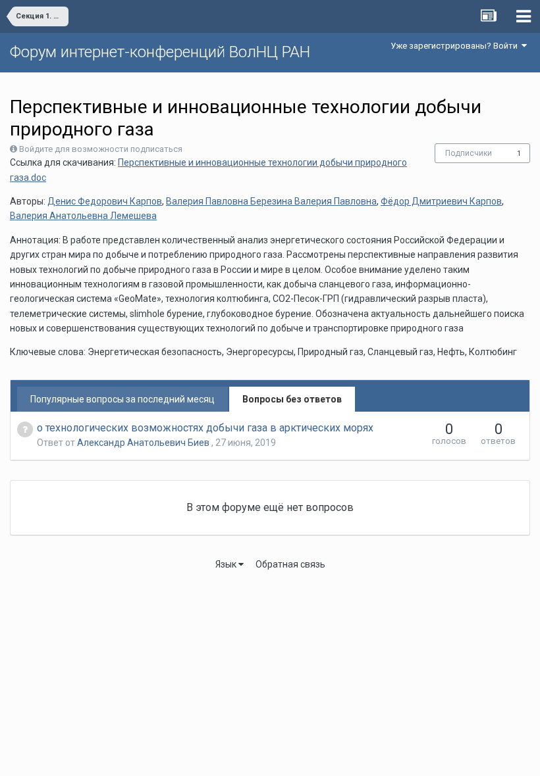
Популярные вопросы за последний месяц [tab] (122, 399)
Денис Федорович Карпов (104, 201)
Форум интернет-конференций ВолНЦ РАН (160, 52)
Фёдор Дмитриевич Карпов (441, 201)
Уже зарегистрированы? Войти (456, 46)
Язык (226, 564)
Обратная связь (290, 564)
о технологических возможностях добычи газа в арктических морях (205, 428)
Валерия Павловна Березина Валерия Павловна (271, 201)
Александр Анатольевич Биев (144, 442)
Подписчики (468, 153)
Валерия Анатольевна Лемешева (83, 215)
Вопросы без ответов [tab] (292, 399)
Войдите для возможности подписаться (100, 149)
